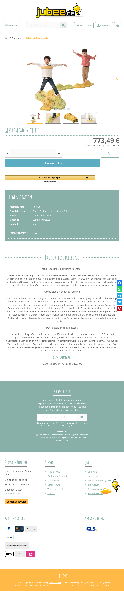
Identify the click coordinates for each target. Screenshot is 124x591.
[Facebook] (119, 283)
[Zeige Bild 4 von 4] (68, 109)
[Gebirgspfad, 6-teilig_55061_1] (61, 79)
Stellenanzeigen (96, 489)
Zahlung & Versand (57, 476)
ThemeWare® (104, 585)
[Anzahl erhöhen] (59, 153)
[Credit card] (19, 529)
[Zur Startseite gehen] (62, 12)
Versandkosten (55, 582)
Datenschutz (53, 484)
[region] (62, 85)
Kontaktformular (13, 492)
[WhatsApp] (119, 289)
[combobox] (43, 25)
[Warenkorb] (117, 25)
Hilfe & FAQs (53, 471)
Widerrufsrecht (55, 489)
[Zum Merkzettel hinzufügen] (110, 153)
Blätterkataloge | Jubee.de (101, 480)
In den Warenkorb (52, 163)
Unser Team (94, 476)
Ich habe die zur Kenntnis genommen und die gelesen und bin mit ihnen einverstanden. (63, 438)
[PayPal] (9, 529)
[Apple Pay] (9, 553)
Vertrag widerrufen (16, 501)
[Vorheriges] (7, 80)
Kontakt (51, 493)
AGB (61, 437)
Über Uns (92, 471)
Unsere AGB (53, 480)
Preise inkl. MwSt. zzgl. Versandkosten (102, 145)
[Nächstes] (117, 80)
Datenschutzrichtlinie (50, 425)
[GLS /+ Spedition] (91, 529)
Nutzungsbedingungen (72, 425)
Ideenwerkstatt (95, 493)
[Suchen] (63, 25)
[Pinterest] (119, 308)
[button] (52, 179)
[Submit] (82, 417)
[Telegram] (119, 295)
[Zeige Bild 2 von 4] (60, 109)
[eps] (30, 553)
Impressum (93, 484)
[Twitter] (119, 302)
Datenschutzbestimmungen (63, 435)
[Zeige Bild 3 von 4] (64, 109)
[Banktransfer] (9, 537)
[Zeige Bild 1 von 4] (55, 109)
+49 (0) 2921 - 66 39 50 (16, 479)
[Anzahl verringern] (7, 153)
